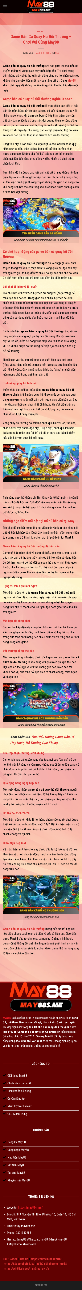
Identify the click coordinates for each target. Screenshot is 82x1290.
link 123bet (10, 1259)
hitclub (23, 1259)
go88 (63, 1264)
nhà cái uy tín (40, 1269)
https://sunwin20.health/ (46, 1259)
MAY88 (7, 1018)
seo (57, 53)
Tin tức (41, 31)
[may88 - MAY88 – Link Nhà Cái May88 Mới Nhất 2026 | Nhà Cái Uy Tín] (41, 6)
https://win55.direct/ (17, 1269)
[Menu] (5, 6)
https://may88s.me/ (30, 1207)
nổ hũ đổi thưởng (47, 1264)
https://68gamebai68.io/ (19, 1264)
